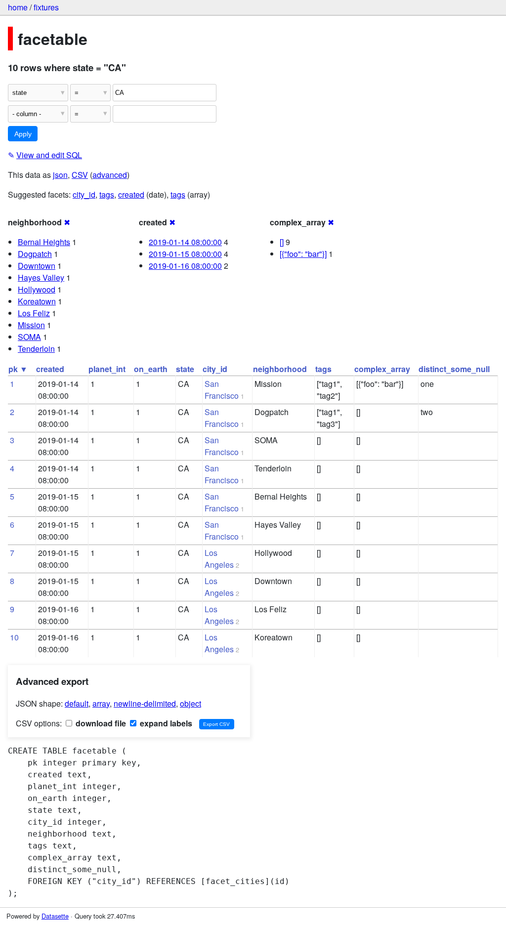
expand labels (165, 723)
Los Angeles (219, 558)
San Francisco (222, 389)
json (60, 174)
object (190, 703)
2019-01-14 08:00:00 (185, 242)
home (18, 7)
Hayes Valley (41, 277)
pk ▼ (18, 369)
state (185, 369)
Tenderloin (36, 348)
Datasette (55, 916)
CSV (80, 174)
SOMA (29, 336)
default (76, 703)
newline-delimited (145, 703)
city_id (84, 194)
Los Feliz (34, 313)
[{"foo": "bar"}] (303, 253)
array (101, 703)
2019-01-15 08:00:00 (185, 253)
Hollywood (36, 289)
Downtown (36, 265)
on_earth (151, 369)
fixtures (46, 7)
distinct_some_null (454, 369)
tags (106, 194)
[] (282, 242)
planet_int (107, 369)
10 (14, 637)
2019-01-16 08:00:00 (185, 265)
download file (100, 723)
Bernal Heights (44, 242)
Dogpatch (35, 253)
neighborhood (280, 369)
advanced (109, 174)
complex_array (382, 369)
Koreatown (37, 301)
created (131, 194)
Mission (31, 325)
